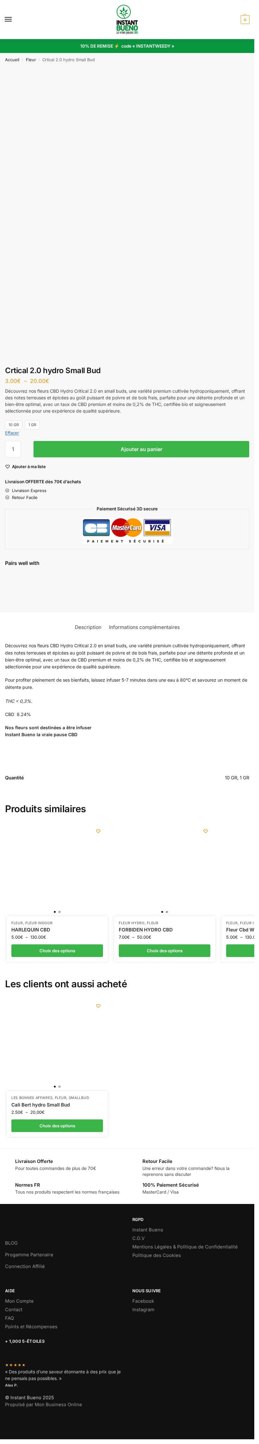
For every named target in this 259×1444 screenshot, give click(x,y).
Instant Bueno (147, 1230)
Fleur (31, 59)
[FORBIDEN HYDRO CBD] (164, 869)
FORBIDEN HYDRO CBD (146, 930)
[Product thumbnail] (23, 587)
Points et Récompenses (31, 1327)
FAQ (9, 1318)
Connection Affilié (25, 1266)
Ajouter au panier (141, 449)
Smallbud (79, 1098)
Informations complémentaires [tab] (144, 627)
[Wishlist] (98, 831)
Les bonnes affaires (31, 1098)
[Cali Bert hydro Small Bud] (57, 1043)
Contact (13, 1309)
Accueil (12, 59)
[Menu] (14, 19)
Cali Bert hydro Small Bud (40, 1105)
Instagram (143, 1309)
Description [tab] (88, 627)
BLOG (11, 1243)
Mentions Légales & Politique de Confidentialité (185, 1247)
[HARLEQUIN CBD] (57, 869)
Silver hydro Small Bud (66, 578)
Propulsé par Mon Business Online (43, 1404)
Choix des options (62, 593)
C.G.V (138, 1238)
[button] (244, 19)
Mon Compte (19, 1301)
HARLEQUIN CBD (30, 930)
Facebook (143, 1301)
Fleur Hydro (132, 923)
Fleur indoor (38, 923)
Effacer (12, 432)
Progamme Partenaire (29, 1255)
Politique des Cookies (156, 1255)
